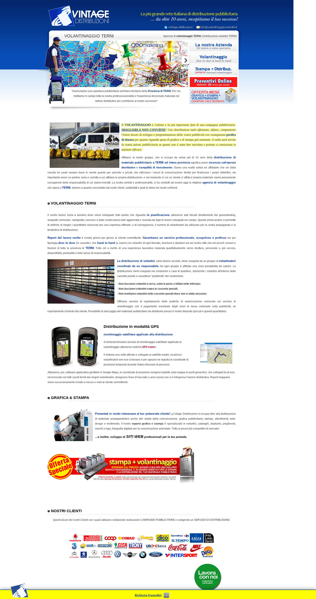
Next (185, 60)
